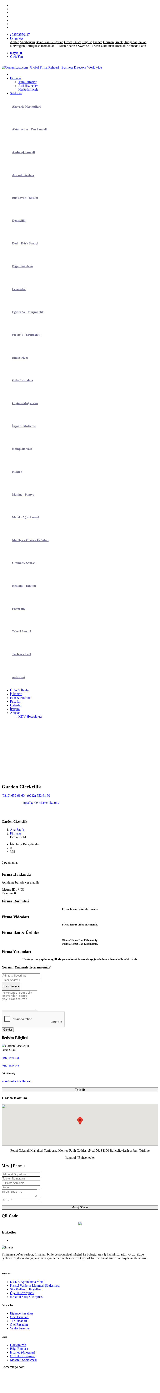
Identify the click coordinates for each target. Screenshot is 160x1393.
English (87, 42)
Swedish (83, 46)
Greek (119, 42)
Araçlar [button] (15, 712)
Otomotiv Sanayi (23, 563)
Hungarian (131, 42)
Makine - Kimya (23, 494)
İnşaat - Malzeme (24, 426)
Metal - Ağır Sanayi (25, 517)
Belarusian (43, 42)
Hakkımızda (18, 1345)
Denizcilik (18, 220)
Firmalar (15, 833)
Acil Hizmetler (28, 85)
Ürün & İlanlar (19, 690)
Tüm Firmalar (27, 82)
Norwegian (17, 46)
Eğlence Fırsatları (21, 1313)
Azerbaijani (27, 42)
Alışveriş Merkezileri (26, 106)
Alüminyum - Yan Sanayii (29, 129)
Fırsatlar (15, 701)
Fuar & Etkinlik (20, 698)
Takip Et (80, 1089)
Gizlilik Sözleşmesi (22, 1356)
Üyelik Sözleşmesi (22, 1293)
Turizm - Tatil (21, 654)
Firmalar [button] (15, 78)
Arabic (14, 42)
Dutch (77, 42)
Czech (68, 42)
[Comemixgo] (52, 67)
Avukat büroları (23, 175)
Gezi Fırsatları (19, 1317)
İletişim (15, 709)
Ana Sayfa (17, 829)
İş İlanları (16, 694)
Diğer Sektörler (22, 266)
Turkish (95, 46)
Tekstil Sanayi (21, 631)
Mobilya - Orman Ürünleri (30, 540)
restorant (18, 608)
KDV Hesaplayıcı (30, 716)
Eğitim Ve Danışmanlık (28, 312)
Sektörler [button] (16, 93)
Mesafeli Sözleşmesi (23, 1360)
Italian (142, 42)
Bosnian (120, 46)
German (108, 42)
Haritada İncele (28, 89)
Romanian (48, 46)
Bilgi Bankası (19, 1348)
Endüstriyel (20, 357)
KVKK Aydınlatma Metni (27, 1282)
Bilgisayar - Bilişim (25, 197)
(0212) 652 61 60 (13, 795)
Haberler (15, 705)
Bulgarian (56, 42)
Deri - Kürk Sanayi (25, 243)
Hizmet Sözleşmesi (22, 1352)
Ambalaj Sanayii (23, 152)
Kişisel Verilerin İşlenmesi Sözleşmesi (35, 1285)
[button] (80, 1121)
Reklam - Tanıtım (24, 585)
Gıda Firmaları (22, 380)
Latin (142, 46)
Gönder (7, 1029)
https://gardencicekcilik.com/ (40, 802)
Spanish (72, 46)
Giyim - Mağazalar (25, 403)
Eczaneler (19, 289)
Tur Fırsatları (18, 1321)
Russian (60, 46)
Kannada (132, 46)
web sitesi (18, 677)
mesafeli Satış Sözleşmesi (26, 1296)
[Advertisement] (80, 751)
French (97, 42)
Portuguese (33, 46)
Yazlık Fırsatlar (20, 1328)
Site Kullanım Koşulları (25, 1289)
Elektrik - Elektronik (26, 334)
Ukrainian (107, 46)
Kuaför (17, 471)
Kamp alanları (22, 448)
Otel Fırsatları (19, 1324)
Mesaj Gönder (80, 1207)
